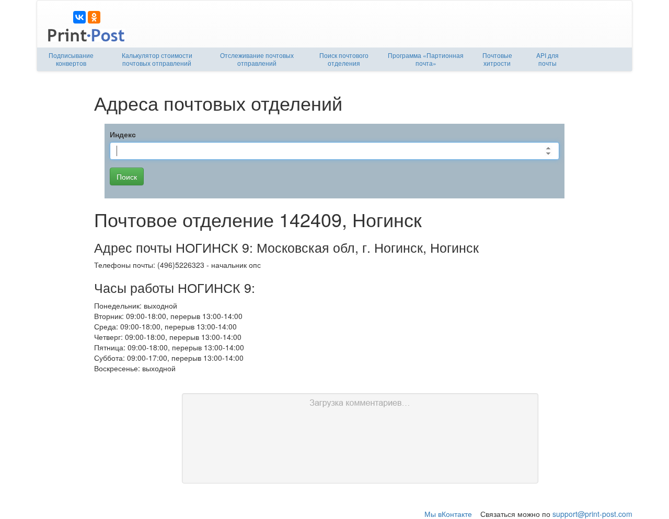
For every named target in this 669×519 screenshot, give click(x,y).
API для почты (547, 59)
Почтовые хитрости (497, 59)
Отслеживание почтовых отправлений (257, 59)
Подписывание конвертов (71, 59)
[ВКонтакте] (79, 17)
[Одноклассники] (94, 17)
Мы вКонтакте (448, 514)
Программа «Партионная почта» (426, 59)
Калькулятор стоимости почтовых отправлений (157, 59)
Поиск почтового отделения (343, 59)
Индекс (123, 134)
